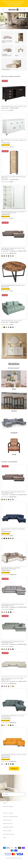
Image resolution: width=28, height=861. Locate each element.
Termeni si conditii (8, 813)
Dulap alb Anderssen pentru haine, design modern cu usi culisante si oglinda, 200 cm (13, 212)
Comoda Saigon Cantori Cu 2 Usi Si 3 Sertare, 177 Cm (14, 106)
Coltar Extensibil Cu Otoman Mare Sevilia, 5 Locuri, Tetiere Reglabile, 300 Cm (13, 249)
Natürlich (11, 858)
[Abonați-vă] (24, 794)
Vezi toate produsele (13, 367)
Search (5, 802)
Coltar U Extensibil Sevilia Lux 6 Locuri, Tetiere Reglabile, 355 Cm (12, 679)
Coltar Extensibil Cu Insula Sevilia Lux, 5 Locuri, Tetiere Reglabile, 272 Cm (12, 605)
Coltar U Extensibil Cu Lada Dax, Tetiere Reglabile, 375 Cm (13, 529)
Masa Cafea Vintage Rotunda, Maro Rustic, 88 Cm (13, 285)
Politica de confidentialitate (10, 816)
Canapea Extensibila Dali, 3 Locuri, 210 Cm (11, 320)
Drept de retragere (8, 806)
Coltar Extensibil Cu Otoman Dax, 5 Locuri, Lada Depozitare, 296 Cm (12, 716)
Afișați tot (14, 768)
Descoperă (14, 21)
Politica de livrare (7, 823)
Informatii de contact (8, 834)
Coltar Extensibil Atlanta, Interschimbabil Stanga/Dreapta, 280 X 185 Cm (10, 568)
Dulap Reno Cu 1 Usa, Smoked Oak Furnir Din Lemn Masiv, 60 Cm (13, 177)
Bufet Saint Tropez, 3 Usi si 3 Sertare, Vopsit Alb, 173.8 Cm (14, 141)
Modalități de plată (8, 827)
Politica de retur (7, 820)
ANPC (4, 837)
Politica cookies (7, 830)
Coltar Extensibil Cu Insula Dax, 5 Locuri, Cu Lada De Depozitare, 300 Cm (13, 755)
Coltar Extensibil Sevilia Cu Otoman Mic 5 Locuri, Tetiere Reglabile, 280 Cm (12, 642)
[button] (3, 9)
